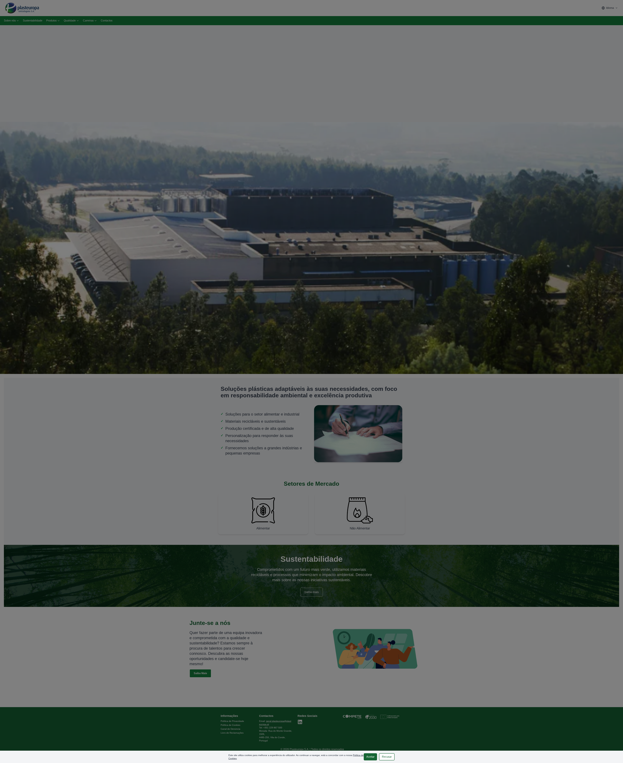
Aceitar (370, 756)
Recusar (387, 756)
